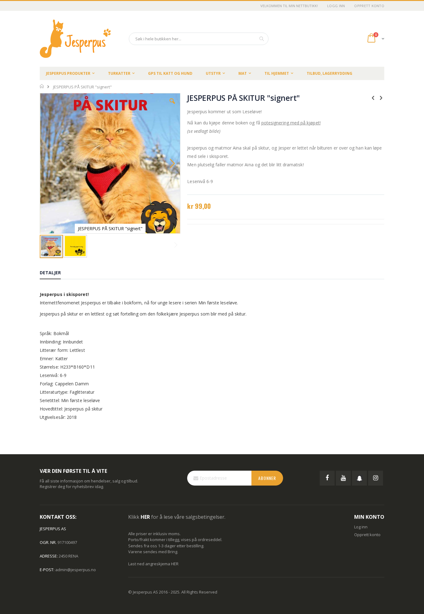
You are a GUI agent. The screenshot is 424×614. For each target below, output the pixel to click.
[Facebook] (327, 478)
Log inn (361, 527)
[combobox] (198, 39)
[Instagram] (375, 478)
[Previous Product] (373, 97)
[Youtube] (343, 478)
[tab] (55, 273)
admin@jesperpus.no (75, 569)
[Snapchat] (359, 478)
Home (42, 86)
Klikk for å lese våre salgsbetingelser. (176, 516)
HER (174, 564)
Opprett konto (369, 5)
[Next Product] (380, 97)
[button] (172, 105)
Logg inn (336, 5)
